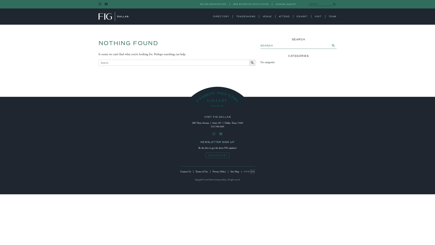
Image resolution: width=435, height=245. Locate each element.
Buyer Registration (213, 4)
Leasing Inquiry (286, 4)
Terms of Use (201, 171)
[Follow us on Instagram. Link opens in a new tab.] (100, 4)
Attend (284, 16)
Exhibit (302, 16)
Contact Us (185, 171)
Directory (221, 16)
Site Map (234, 171)
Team (332, 16)
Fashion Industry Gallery (113, 16)
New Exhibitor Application (251, 4)
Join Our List (217, 155)
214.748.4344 (217, 126)
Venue (267, 16)
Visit (318, 16)
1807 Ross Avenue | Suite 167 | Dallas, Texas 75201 (217, 123)
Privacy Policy (219, 171)
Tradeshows (246, 16)
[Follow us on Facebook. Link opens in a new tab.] (106, 4)
